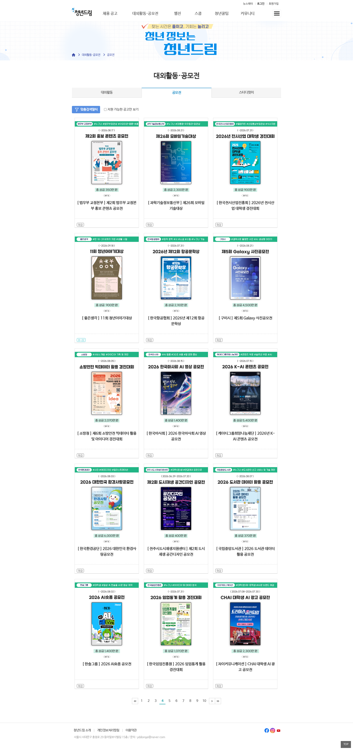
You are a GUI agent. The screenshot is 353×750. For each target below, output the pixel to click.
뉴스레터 (248, 3)
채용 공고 (110, 13)
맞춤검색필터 (89, 109)
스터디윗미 (246, 92)
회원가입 (274, 3)
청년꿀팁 (222, 13)
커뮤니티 (248, 13)
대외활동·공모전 (145, 13)
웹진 (177, 13)
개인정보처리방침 (108, 730)
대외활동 (107, 92)
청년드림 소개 (82, 730)
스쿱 (198, 13)
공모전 (110, 55)
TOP (346, 744)
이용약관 (131, 730)
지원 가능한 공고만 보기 (123, 109)
